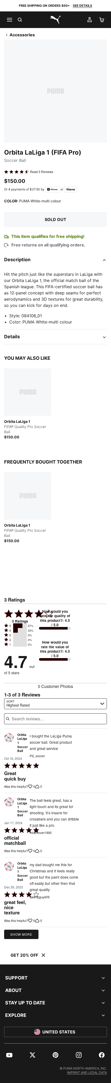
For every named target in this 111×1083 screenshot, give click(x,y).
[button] (20, 625)
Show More (21, 934)
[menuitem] (9, 1055)
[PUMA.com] (55, 20)
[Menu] (9, 20)
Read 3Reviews (41, 172)
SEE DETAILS (82, 6)
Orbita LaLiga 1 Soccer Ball (22, 743)
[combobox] (55, 703)
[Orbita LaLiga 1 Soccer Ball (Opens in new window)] (9, 744)
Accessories (22, 34)
